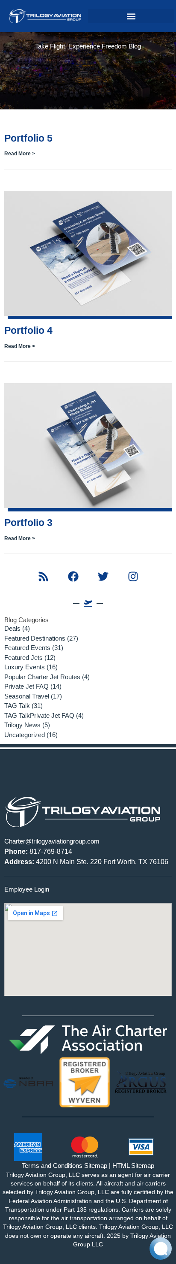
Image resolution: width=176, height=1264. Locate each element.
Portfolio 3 (28, 522)
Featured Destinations (34, 638)
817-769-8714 (38, 851)
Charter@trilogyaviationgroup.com (52, 841)
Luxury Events (24, 667)
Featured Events (27, 647)
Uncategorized (24, 734)
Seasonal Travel (26, 696)
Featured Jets (23, 657)
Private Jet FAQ (26, 686)
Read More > (19, 154)
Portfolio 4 (28, 330)
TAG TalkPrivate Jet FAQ (39, 715)
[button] (131, 16)
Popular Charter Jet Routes (42, 676)
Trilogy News (22, 725)
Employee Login (26, 889)
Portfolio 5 (28, 138)
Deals (12, 628)
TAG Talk (17, 705)
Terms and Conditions (52, 1165)
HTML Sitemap (133, 1165)
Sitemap (95, 1165)
